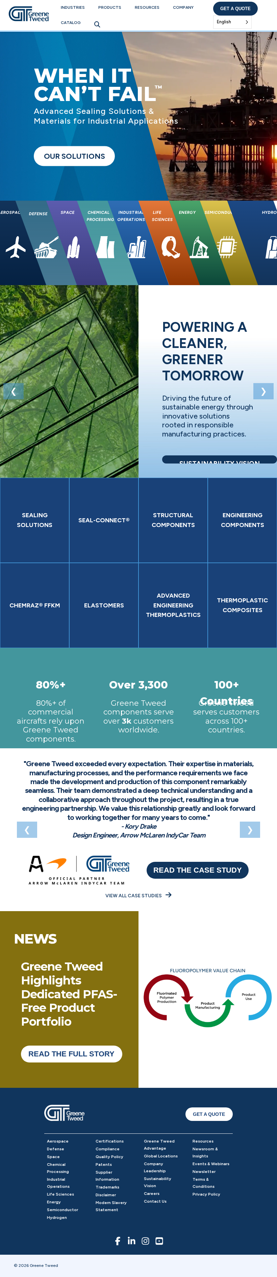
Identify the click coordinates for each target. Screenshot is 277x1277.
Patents (104, 1164)
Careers (151, 1193)
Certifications (110, 1141)
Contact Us (155, 1201)
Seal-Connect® (104, 520)
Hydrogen (57, 1217)
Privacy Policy (206, 1194)
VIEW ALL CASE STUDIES (134, 896)
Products (109, 7)
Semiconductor (62, 1209)
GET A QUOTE (209, 1114)
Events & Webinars (211, 1163)
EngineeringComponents (242, 520)
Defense (55, 1149)
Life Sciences (60, 1194)
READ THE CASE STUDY (197, 870)
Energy (54, 1202)
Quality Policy (109, 1156)
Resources (147, 7)
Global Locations (161, 1156)
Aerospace (58, 1141)
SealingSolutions (34, 520)
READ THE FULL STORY (71, 1054)
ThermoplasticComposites (242, 605)
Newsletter (204, 1171)
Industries (73, 7)
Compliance (108, 1149)
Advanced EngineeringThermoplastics (173, 605)
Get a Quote (235, 8)
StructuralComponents (173, 520)
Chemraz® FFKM (34, 605)
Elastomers (104, 605)
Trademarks (107, 1187)
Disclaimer (106, 1195)
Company (183, 7)
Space (53, 1156)
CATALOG (71, 22)
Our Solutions (74, 155)
